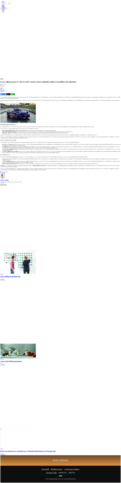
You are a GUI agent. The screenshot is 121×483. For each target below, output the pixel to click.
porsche (4, 173)
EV (0, 173)
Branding (1, 274)
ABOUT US (72, 472)
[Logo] (6, 4)
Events (3, 10)
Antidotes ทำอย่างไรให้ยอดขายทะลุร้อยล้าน (11, 361)
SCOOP (3, 9)
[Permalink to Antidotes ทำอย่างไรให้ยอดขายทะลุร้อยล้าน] (18, 358)
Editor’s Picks (4, 7)
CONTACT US (63, 472)
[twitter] (119, 1)
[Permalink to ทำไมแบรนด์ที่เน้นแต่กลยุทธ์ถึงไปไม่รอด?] (18, 273)
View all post (2, 182)
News (3, 6)
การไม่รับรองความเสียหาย (71, 469)
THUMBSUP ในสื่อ (51, 473)
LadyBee (3, 85)
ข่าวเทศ (6, 172)
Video (3, 8)
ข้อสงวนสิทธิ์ (45, 469)
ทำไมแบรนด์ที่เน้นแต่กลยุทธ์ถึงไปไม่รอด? (10, 276)
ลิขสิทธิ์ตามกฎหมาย (56, 469)
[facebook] (118, 1)
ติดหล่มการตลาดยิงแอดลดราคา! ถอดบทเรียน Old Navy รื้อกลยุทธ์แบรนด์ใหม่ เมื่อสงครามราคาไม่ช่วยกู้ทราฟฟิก (28, 451)
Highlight (1, 79)
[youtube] (120, 1)
